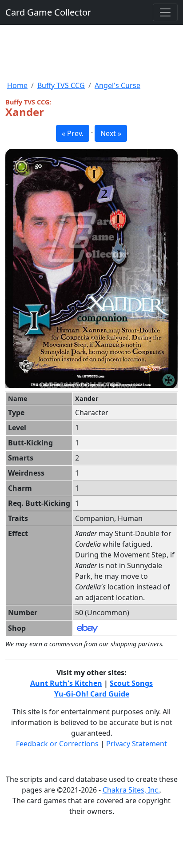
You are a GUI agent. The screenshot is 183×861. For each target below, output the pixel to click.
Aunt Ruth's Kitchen (66, 683)
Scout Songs (131, 683)
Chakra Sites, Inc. (131, 790)
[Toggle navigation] (165, 12)
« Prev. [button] (73, 133)
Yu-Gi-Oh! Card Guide (91, 694)
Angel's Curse (117, 85)
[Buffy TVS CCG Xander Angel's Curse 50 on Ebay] (87, 628)
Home (17, 85)
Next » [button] (110, 133)
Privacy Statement (136, 744)
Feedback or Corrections (57, 744)
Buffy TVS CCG (61, 85)
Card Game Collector (48, 12)
